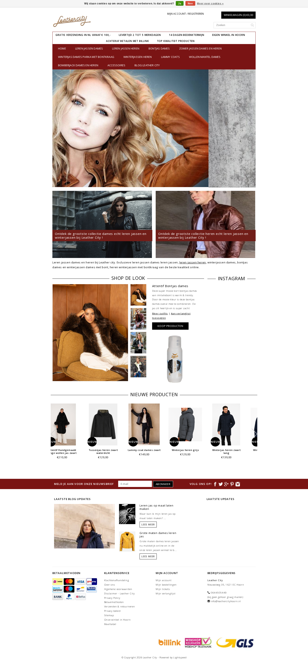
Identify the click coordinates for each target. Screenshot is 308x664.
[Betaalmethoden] (58, 581)
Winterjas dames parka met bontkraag (86, 57)
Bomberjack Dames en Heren (78, 65)
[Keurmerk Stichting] (197, 642)
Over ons (109, 584)
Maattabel (110, 624)
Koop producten (170, 326)
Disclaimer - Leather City (119, 593)
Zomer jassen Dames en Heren (200, 48)
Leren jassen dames (89, 48)
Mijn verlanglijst (166, 593)
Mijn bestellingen (166, 584)
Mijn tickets (163, 589)
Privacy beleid (112, 610)
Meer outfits (160, 313)
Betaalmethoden (114, 602)
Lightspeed (179, 657)
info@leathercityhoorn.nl (226, 601)
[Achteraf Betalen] (169, 642)
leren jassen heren (192, 262)
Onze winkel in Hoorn (117, 619)
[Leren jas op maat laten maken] (127, 514)
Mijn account (164, 580)
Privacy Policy (112, 597)
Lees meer (148, 524)
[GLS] (234, 642)
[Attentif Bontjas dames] (90, 332)
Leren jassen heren (125, 48)
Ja (179, 3)
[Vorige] (58, 128)
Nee (190, 3)
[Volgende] (250, 128)
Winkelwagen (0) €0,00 (238, 15)
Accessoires (116, 65)
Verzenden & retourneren (119, 606)
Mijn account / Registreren (185, 14)
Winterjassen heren (137, 57)
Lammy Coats (170, 57)
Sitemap (109, 615)
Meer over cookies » (210, 3)
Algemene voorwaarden (118, 589)
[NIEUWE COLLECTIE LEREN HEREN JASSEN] (154, 128)
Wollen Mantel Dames (205, 57)
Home (62, 48)
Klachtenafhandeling (116, 580)
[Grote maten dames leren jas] (127, 541)
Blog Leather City (147, 65)
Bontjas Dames (159, 48)
